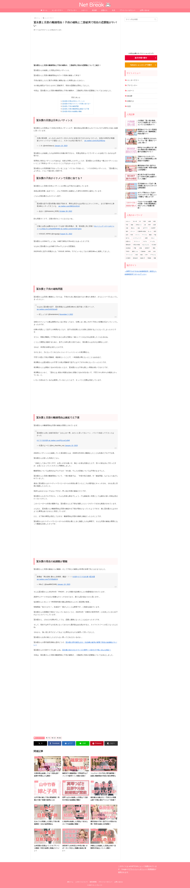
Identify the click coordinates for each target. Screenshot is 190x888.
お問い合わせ (118, 882)
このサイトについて (81, 882)
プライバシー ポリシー (137, 869)
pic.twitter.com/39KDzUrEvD (69, 206)
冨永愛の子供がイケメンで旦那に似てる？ (76, 104)
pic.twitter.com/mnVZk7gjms (71, 229)
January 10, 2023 (61, 146)
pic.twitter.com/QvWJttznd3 (47, 309)
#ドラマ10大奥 (42, 440)
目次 (73, 97)
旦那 (54, 738)
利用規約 (151, 869)
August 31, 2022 (66, 234)
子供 (49, 738)
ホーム (71, 882)
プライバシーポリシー (105, 882)
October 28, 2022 (65, 211)
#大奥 (75, 577)
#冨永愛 (92, 577)
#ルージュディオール (102, 226)
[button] (111, 743)
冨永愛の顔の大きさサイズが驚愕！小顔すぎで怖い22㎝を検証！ (86, 650)
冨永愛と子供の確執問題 (70, 106)
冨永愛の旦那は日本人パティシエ (73, 101)
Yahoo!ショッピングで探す (141, 65)
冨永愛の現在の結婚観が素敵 (72, 111)
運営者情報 (93, 882)
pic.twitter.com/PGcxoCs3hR (59, 440)
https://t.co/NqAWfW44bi (51, 229)
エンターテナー (40, 738)
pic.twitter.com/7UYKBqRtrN (47, 579)
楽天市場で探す (141, 58)
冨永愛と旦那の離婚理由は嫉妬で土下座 (75, 109)
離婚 (60, 738)
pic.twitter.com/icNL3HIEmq (94, 141)
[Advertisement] (76, 47)
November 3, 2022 (66, 314)
